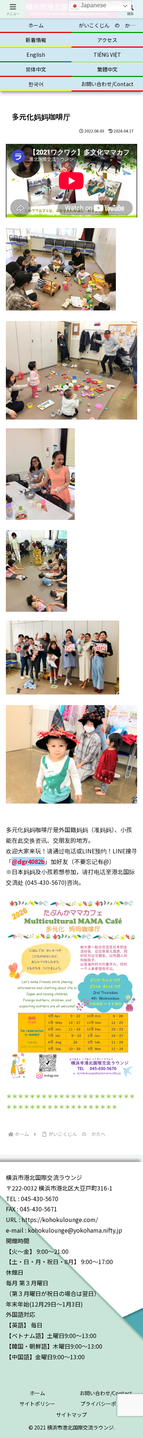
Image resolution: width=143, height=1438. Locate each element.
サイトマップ (71, 1414)
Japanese (92, 5)
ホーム (37, 1393)
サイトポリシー (37, 1403)
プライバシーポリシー (106, 1403)
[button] (128, 1128)
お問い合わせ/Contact (106, 1393)
